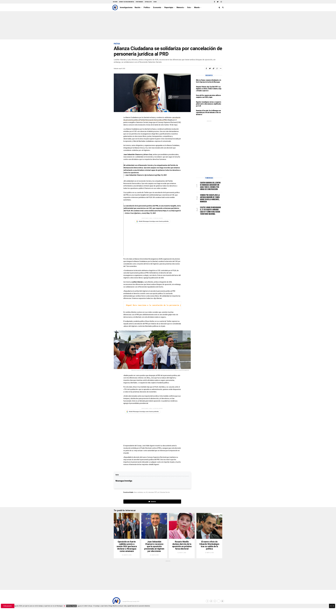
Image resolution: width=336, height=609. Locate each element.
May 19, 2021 (151, 213)
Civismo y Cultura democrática (126, 1)
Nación (137, 7)
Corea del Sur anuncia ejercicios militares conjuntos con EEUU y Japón (208, 96)
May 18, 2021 (162, 175)
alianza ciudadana (138, 492)
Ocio (189, 7)
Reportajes (168, 7)
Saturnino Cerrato (165, 492)
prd (158, 492)
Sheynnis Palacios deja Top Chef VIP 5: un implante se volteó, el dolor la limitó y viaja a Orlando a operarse (208, 89)
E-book (155, 1)
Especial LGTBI (148, 1)
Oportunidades (139, 1)
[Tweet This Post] (209, 68)
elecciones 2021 (152, 492)
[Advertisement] (167, 25)
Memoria (180, 7)
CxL (147, 492)
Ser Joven (115, 1)
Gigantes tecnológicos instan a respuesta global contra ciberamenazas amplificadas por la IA (208, 104)
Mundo (197, 7)
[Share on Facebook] (206, 68)
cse (144, 492)
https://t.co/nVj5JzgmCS (171, 211)
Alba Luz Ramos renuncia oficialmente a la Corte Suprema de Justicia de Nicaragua (208, 81)
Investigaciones (126, 7)
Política (147, 7)
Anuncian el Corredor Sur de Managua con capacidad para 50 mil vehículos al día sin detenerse (208, 112)
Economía (157, 7)
